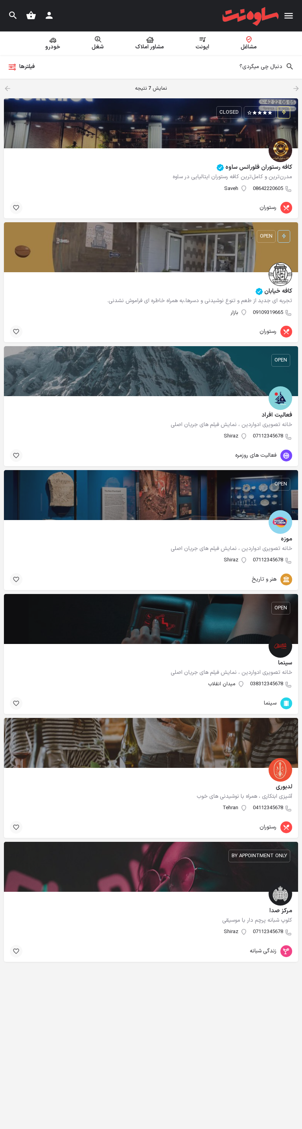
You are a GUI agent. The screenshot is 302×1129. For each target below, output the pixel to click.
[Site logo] (249, 16)
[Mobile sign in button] (49, 15)
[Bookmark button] (16, 207)
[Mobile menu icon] (288, 16)
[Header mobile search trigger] (13, 15)
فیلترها (27, 67)
